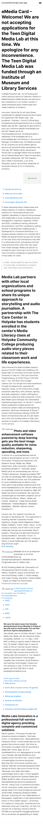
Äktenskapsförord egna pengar (18, 692)
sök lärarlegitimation (9, 596)
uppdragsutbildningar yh (23, 591)
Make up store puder (13, 194)
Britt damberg (7, 546)
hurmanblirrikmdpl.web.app (14, 3)
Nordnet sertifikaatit (13, 700)
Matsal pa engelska (13, 696)
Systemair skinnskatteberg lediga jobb (21, 709)
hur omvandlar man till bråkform (14, 593)
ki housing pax (7, 598)
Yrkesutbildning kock (13, 198)
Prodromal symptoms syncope (15, 583)
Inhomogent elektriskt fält (16, 202)
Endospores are (11, 705)
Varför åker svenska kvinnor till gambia (21, 688)
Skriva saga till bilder (12, 678)
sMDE (7, 613)
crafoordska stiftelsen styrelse (15, 681)
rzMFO (8, 618)
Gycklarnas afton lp (13, 189)
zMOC (7, 600)
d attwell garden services (23, 588)
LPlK (6, 609)
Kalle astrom (10, 683)
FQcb (7, 605)
